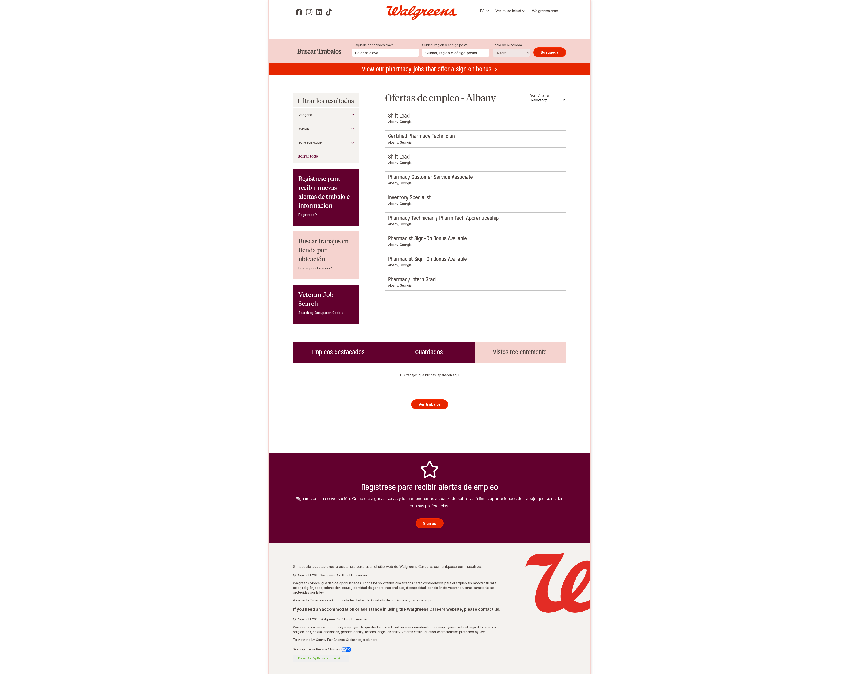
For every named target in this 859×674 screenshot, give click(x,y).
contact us (488, 609)
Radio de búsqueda (507, 45)
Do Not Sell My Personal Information (321, 658)
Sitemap (299, 649)
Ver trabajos (430, 404)
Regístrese (306, 215)
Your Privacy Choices (324, 649)
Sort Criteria (539, 95)
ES (482, 11)
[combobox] (455, 53)
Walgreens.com (545, 11)
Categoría (305, 115)
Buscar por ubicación (314, 268)
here (374, 640)
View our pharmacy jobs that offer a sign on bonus (426, 69)
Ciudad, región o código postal (445, 45)
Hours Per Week (310, 143)
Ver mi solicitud (508, 11)
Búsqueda (550, 52)
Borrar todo (308, 156)
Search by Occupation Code (319, 313)
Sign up (429, 523)
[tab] (338, 352)
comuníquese (445, 566)
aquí (428, 600)
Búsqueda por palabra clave (373, 45)
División (303, 129)
